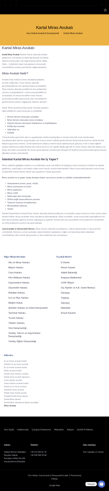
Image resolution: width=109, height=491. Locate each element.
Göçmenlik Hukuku (17, 287)
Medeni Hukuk (15, 303)
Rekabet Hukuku (16, 292)
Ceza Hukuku (15, 272)
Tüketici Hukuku (16, 323)
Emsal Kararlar (68, 313)
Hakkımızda (23, 429)
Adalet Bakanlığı (69, 272)
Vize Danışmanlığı (17, 328)
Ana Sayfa (9, 429)
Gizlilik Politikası (85, 429)
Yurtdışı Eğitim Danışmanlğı (22, 341)
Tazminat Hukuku (17, 313)
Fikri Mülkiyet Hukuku (19, 277)
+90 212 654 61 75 (38, 452)
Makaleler (66, 308)
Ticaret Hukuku (15, 318)
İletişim (70, 429)
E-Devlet (65, 262)
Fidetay (54, 479)
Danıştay (65, 292)
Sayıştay (65, 303)
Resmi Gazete (68, 267)
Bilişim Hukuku (15, 267)
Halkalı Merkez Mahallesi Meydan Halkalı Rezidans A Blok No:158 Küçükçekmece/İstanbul (15, 457)
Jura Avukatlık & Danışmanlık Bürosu (18, 229)
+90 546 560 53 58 (38, 455)
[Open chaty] (101, 484)
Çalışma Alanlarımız (41, 429)
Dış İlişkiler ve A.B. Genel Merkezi (78, 287)
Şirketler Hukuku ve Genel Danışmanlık (28, 308)
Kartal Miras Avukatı (11, 54)
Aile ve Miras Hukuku (19, 262)
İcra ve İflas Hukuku (18, 298)
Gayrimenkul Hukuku (18, 282)
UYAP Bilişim (67, 282)
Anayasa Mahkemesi (71, 277)
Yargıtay (65, 298)
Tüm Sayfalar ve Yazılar (93, 452)
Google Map (54, 485)
